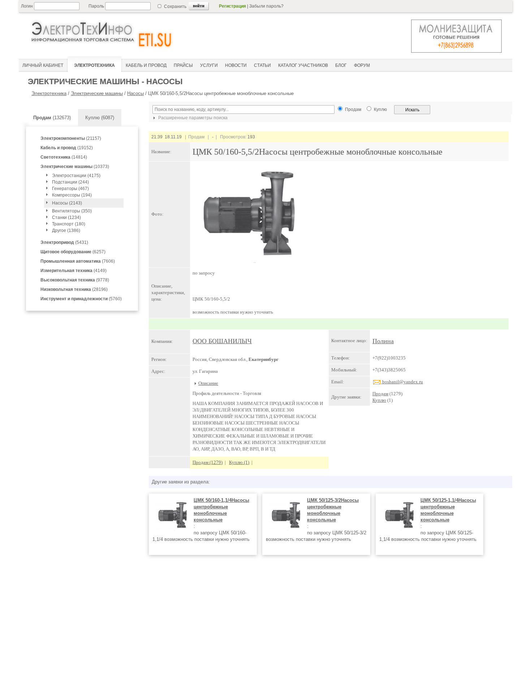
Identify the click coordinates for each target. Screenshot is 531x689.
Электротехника (48, 93)
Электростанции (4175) (76, 175)
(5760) (81, 298)
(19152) (66, 147)
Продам (380, 393)
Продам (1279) (208, 462)
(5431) (64, 242)
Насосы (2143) (67, 203)
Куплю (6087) (99, 117)
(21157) (70, 138)
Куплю (379, 400)
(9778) (74, 280)
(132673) (52, 117)
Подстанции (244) (70, 182)
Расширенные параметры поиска (192, 117)
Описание (208, 383)
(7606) (77, 261)
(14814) (63, 157)
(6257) (72, 251)
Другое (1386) (66, 230)
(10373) (74, 166)
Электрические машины (97, 93)
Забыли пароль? (266, 6)
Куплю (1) (239, 462)
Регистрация (232, 6)
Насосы (135, 93)
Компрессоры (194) (72, 195)
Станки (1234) (66, 217)
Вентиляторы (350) (72, 211)
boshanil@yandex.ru (402, 381)
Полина (383, 341)
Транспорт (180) (68, 224)
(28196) (74, 289)
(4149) (73, 270)
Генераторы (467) (70, 188)
